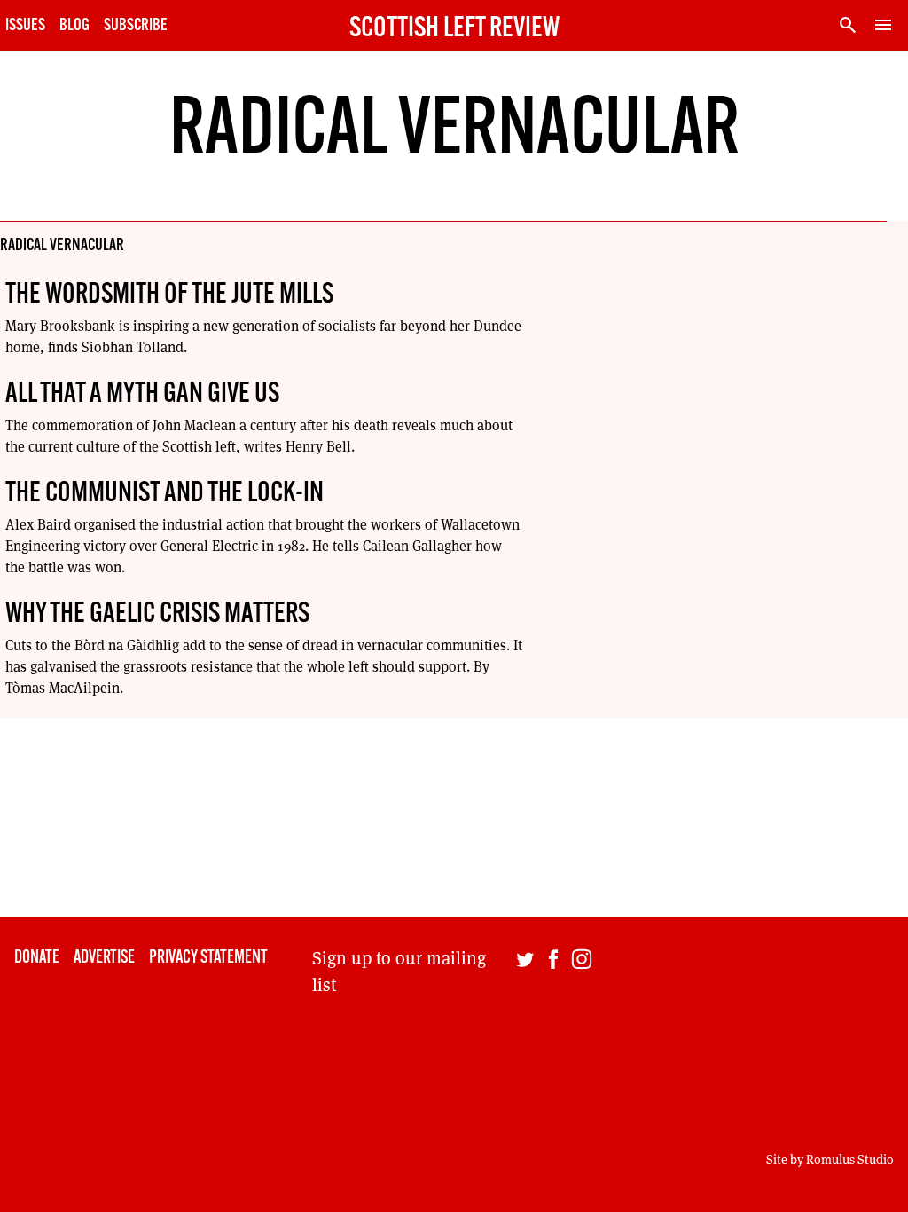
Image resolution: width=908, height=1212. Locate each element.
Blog (74, 26)
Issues (25, 26)
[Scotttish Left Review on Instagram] (582, 1064)
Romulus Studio (850, 1159)
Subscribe (136, 26)
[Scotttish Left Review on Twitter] (525, 1064)
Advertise (104, 958)
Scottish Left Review (454, 29)
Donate (36, 958)
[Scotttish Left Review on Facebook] (553, 1064)
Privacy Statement (208, 958)
